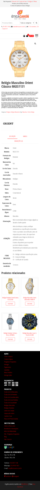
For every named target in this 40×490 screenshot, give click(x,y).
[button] (35, 43)
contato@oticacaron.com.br (19, 26)
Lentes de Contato (9, 410)
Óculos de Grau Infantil (10, 402)
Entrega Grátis (8, 375)
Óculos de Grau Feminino (11, 400)
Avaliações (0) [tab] (18, 141)
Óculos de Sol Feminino (10, 394)
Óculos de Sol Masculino (11, 392)
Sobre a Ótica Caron (9, 426)
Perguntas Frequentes (10, 362)
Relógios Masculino (9, 405)
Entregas (6, 364)
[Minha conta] (24, 35)
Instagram (16, 476)
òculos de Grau (23, 1)
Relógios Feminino (9, 408)
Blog (5, 436)
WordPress (24, 484)
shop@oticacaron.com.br (15, 468)
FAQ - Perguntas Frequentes (11, 434)
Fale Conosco (8, 439)
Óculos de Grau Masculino (11, 397)
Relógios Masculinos (15, 112)
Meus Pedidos (8, 372)
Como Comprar (8, 356)
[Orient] (8, 124)
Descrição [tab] (12, 136)
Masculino (24, 112)
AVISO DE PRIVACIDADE (10, 431)
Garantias (6, 370)
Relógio (32, 112)
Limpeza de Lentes (9, 413)
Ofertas (35, 1)
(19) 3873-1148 (6, 26)
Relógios (30, 1)
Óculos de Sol (15, 1)
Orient (29, 112)
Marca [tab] (25, 136)
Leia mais (10, 303)
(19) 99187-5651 (14, 465)
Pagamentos (7, 367)
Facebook (8, 476)
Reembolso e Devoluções (11, 428)
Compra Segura (8, 359)
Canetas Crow (8, 416)
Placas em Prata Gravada (11, 419)
